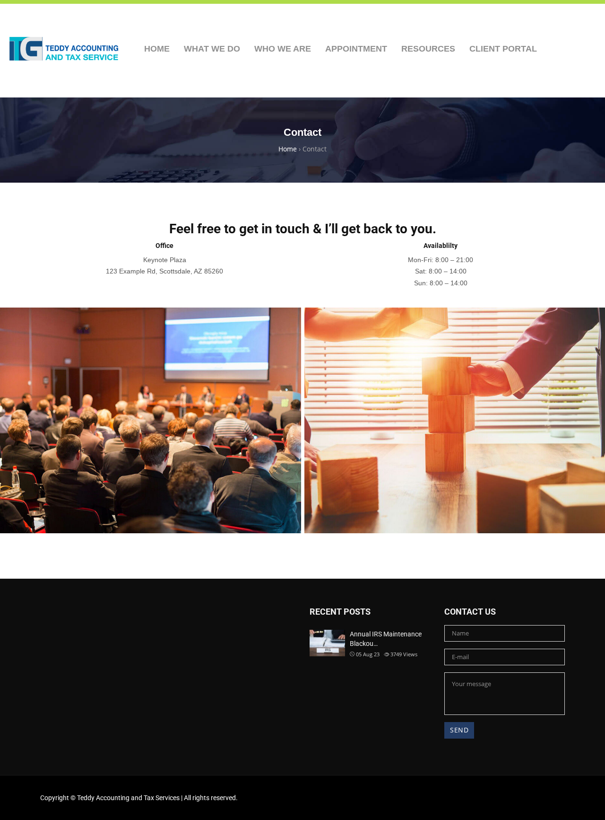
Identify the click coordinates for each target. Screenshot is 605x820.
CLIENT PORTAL (503, 48)
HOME (157, 48)
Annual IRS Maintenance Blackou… (386, 638)
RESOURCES (428, 48)
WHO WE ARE (282, 48)
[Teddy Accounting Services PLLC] (64, 48)
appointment (356, 48)
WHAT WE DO (212, 48)
